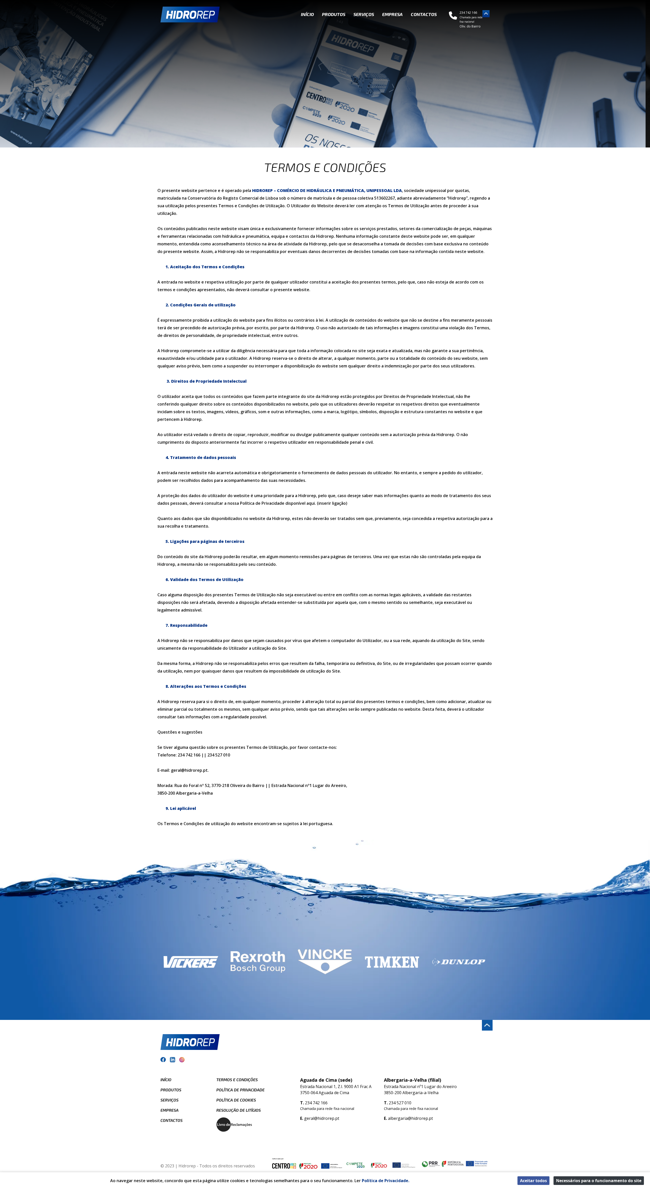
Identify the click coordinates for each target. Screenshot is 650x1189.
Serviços (363, 14)
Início (307, 14)
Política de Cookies (236, 1099)
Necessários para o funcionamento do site (598, 1180)
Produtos (333, 14)
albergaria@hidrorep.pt (410, 1118)
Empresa (392, 14)
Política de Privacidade (240, 1089)
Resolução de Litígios (238, 1110)
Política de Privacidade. (385, 1180)
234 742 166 (316, 1103)
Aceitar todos (533, 1180)
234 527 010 (400, 1103)
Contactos (424, 14)
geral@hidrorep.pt (321, 1118)
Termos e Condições (237, 1079)
